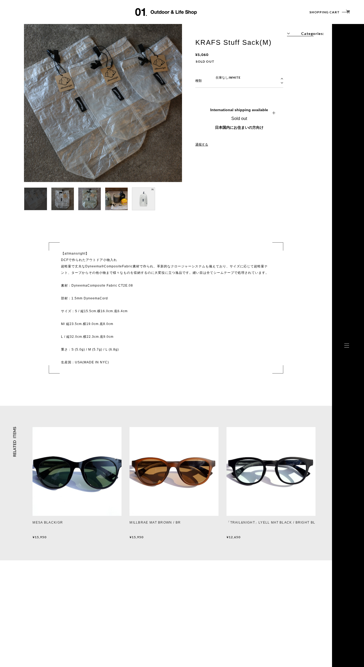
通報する (201, 144)
